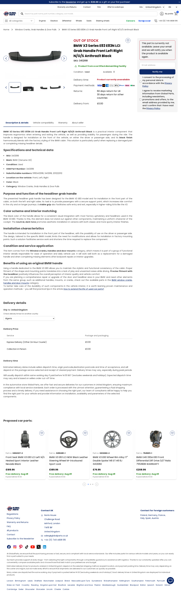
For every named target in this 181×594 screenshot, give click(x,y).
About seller (78, 122)
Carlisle (66, 589)
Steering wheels (102, 21)
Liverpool (59, 581)
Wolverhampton (111, 581)
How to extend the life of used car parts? (83, 289)
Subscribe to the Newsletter (20, 538)
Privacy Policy (153, 108)
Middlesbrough (109, 585)
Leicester (71, 585)
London (10, 581)
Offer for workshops (115, 7)
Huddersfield (122, 585)
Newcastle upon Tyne (81, 581)
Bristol (67, 581)
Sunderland (97, 581)
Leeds (30, 581)
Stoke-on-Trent (13, 585)
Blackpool (134, 585)
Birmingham (20, 581)
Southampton (138, 581)
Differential (66, 21)
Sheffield (38, 581)
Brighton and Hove (85, 585)
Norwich (159, 585)
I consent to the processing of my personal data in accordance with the (158, 82)
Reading (35, 585)
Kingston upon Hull (48, 585)
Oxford (167, 585)
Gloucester (30, 589)
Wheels (79, 21)
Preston (97, 585)
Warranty (62, 122)
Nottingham (124, 581)
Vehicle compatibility (43, 122)
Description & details (17, 122)
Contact (86, 7)
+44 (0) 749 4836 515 (55, 539)
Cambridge (12, 589)
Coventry (25, 585)
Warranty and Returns (67, 7)
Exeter (21, 589)
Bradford (62, 585)
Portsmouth (150, 581)
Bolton (143, 585)
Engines (42, 21)
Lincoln (50, 589)
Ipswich (150, 585)
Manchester (49, 581)
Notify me (157, 71)
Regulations (12, 514)
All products (12, 530)
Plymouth (161, 581)
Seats (89, 21)
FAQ (99, 7)
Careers (130, 20)
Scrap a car (144, 20)
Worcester (40, 589)
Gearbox (54, 21)
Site (141, 7)
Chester (57, 589)
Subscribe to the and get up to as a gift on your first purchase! (89, 2)
